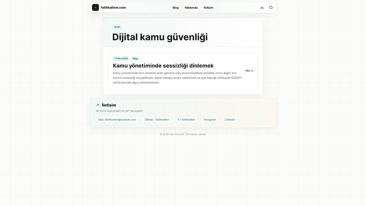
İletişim (208, 7)
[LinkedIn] (262, 7)
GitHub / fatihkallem (156, 119)
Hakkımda (191, 7)
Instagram (210, 119)
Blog (176, 7)
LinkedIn (230, 119)
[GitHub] (270, 7)
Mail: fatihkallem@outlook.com (117, 119)
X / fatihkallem (186, 119)
